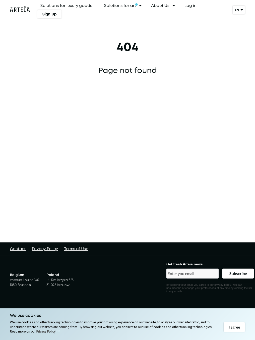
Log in (190, 5)
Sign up (49, 14)
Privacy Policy (45, 248)
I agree (234, 327)
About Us (160, 5)
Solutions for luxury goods (66, 5)
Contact (18, 248)
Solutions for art (120, 5)
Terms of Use (76, 248)
